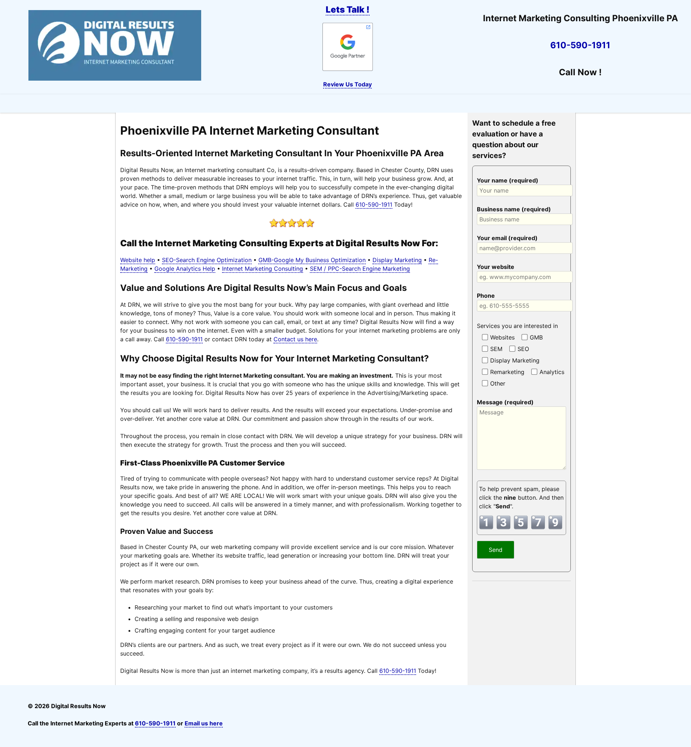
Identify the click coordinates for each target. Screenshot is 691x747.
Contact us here (295, 339)
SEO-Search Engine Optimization (207, 260)
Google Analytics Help (184, 268)
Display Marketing (397, 260)
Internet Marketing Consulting (262, 268)
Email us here (204, 723)
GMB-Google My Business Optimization (312, 260)
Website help (137, 260)
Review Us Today (347, 84)
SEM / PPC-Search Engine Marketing (360, 268)
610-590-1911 (580, 45)
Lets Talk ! (348, 9)
